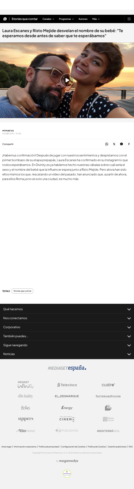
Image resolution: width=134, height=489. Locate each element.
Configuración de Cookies (73, 446)
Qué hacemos (13, 309)
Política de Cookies (97, 446)
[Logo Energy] (67, 408)
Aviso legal (6, 446)
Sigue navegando (15, 345)
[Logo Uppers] (25, 419)
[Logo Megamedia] (68, 461)
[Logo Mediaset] (67, 370)
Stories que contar (25, 18)
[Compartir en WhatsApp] (107, 144)
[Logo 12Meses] (108, 419)
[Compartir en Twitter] (114, 144)
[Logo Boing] (25, 408)
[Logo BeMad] (108, 408)
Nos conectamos (15, 318)
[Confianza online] (67, 477)
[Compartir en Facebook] (129, 144)
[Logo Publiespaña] (67, 431)
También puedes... (15, 336)
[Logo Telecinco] (67, 385)
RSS (131, 446)
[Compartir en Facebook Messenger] (121, 144)
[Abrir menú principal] (129, 18)
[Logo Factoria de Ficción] (108, 396)
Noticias (9, 354)
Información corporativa (25, 446)
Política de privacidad (49, 446)
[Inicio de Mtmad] (5, 18)
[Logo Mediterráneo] (108, 430)
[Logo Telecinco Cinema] (67, 419)
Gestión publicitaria (117, 446)
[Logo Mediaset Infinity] (26, 385)
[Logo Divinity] (25, 396)
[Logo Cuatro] (108, 385)
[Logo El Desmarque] (67, 396)
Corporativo (11, 327)
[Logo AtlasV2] (25, 430)
